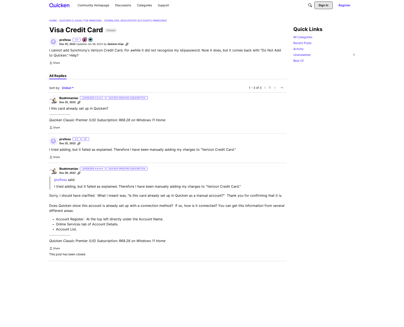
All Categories (302, 37)
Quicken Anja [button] (116, 44)
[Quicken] (59, 5)
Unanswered (324, 55)
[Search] (310, 5)
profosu (60, 180)
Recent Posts (302, 43)
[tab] (58, 75)
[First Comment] (90, 40)
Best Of (298, 60)
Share (54, 63)
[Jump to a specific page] (281, 87)
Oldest (67, 88)
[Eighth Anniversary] (84, 40)
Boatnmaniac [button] (68, 98)
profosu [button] (65, 40)
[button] (53, 42)
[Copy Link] (126, 44)
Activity (298, 49)
